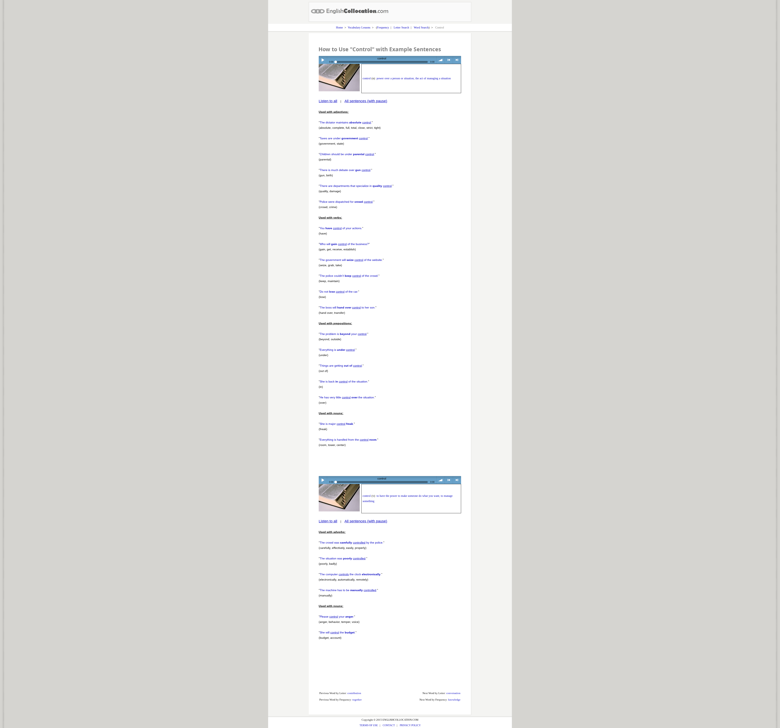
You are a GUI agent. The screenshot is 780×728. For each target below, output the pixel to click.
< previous (449, 60)
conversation (453, 693)
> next (457, 60)
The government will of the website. (351, 260)
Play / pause (323, 60)
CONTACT (389, 725)
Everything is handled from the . (348, 439)
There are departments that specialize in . (356, 185)
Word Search (421, 27)
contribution (354, 693)
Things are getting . (341, 365)
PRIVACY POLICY (410, 725)
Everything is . (337, 349)
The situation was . (343, 558)
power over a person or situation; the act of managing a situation (414, 78)
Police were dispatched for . (346, 201)
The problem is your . (343, 334)
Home (339, 27)
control (367, 78)
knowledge (454, 699)
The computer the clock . (350, 574)
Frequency (383, 27)
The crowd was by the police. (351, 542)
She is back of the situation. (344, 381)
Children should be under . (347, 154)
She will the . (337, 632)
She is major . (337, 423)
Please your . (337, 616)
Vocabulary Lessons (359, 27)
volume (441, 60)
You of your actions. (341, 228)
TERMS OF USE (369, 725)
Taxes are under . (344, 138)
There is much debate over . (345, 170)
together (357, 699)
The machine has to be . (348, 590)
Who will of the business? (344, 244)
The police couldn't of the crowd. (349, 275)
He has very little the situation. (347, 397)
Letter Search (401, 27)
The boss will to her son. (347, 307)
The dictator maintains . (346, 122)
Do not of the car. (339, 291)
